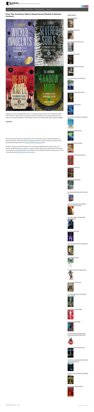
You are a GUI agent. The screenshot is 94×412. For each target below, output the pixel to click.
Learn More (9, 121)
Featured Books (17, 9)
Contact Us (81, 405)
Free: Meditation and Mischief (75, 143)
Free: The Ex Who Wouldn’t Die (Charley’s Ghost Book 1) (78, 244)
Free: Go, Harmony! (72, 18)
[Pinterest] (87, 6)
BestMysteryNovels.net (11, 405)
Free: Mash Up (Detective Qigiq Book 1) (77, 270)
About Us (49, 9)
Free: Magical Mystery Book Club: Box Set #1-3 (78, 192)
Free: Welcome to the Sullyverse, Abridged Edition (78, 374)
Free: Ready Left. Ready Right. (75, 309)
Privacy (86, 405)
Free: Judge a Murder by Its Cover (75, 41)
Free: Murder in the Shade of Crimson (76, 155)
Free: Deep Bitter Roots (73, 257)
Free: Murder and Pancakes (74, 179)
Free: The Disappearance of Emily (76, 66)
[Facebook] (85, 6)
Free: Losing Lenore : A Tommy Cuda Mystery (76, 79)
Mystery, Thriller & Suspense (33, 142)
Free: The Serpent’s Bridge (74, 321)
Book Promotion (39, 9)
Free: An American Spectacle (74, 282)
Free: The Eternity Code (73, 231)
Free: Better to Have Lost (74, 167)
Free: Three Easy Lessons (74, 30)
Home (8, 9)
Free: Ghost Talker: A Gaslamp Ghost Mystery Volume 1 (76, 218)
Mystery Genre (28, 9)
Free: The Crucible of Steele (74, 104)
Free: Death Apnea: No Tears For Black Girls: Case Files (77, 295)
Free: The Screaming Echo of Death (76, 92)
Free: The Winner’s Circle (74, 54)
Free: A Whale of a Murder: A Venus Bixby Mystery (77, 117)
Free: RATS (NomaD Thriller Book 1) (76, 347)
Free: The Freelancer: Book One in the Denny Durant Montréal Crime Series (77, 334)
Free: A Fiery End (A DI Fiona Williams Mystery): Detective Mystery (77, 204)
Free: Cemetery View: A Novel (75, 130)
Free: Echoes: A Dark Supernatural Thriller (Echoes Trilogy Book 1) (78, 360)
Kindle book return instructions (26, 152)
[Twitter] (82, 6)
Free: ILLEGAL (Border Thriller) (75, 386)
